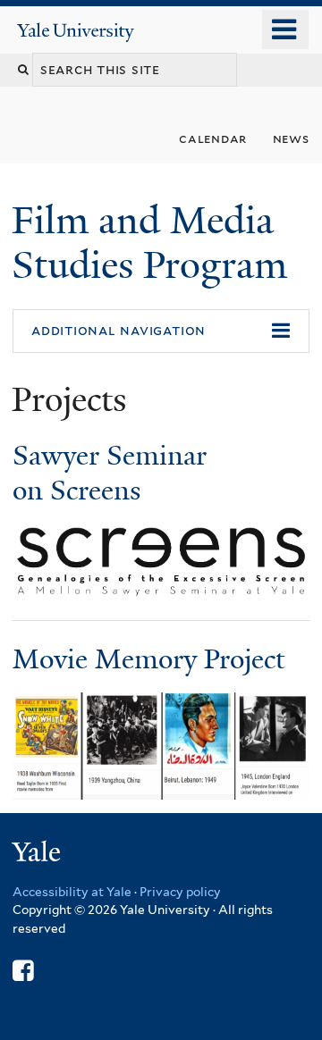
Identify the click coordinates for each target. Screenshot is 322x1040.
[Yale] (38, 854)
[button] (161, 331)
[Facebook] (23, 971)
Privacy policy (180, 892)
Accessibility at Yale (72, 892)
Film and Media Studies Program (154, 242)
